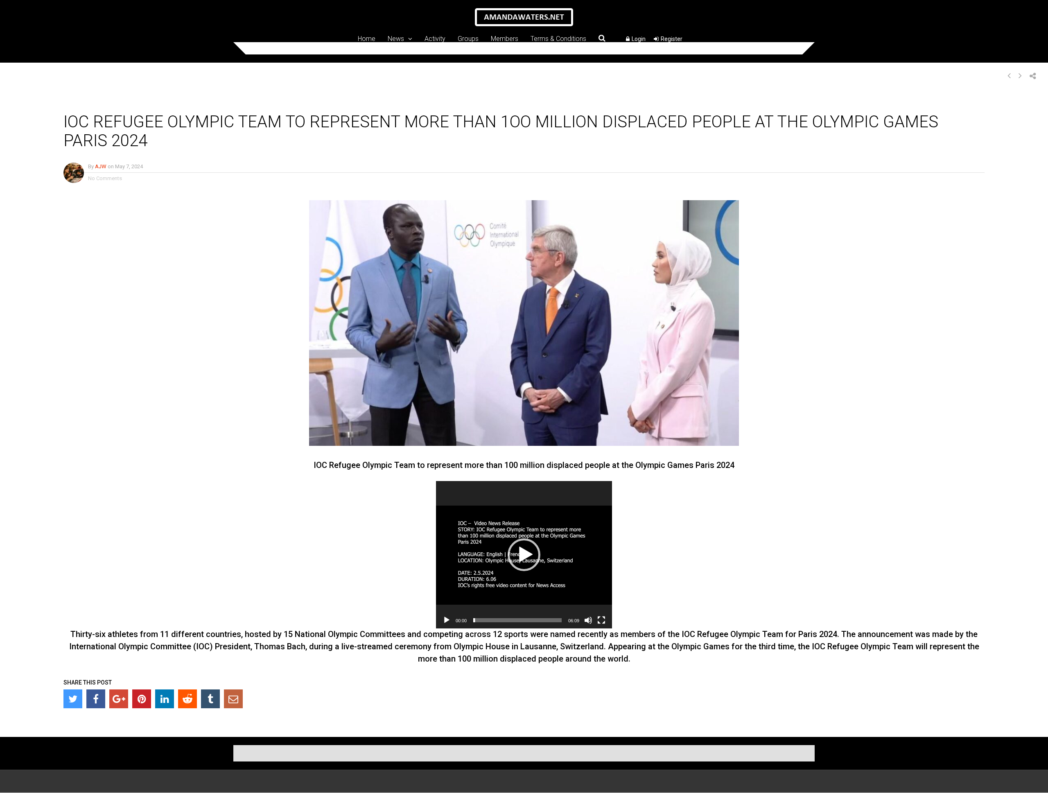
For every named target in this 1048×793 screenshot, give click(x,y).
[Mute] (588, 620)
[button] (524, 554)
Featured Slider (176, 101)
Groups (468, 38)
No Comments (105, 178)
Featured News (134, 101)
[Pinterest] (141, 698)
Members (504, 38)
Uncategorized (218, 101)
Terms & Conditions (558, 38)
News (396, 38)
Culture (102, 101)
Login (639, 39)
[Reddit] (187, 698)
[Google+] (118, 698)
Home (366, 38)
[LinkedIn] (164, 698)
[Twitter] (72, 698)
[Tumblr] (210, 698)
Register (671, 39)
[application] (524, 554)
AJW (100, 166)
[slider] (517, 620)
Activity (435, 38)
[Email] (233, 698)
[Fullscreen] (601, 620)
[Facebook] (95, 698)
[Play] (447, 620)
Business (77, 101)
